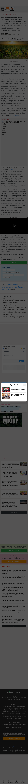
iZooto (25, 400)
